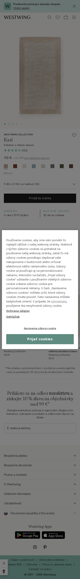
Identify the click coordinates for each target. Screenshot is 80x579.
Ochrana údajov (18, 311)
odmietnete (59, 301)
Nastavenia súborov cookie (40, 328)
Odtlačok (13, 317)
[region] (40, 289)
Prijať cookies (40, 339)
